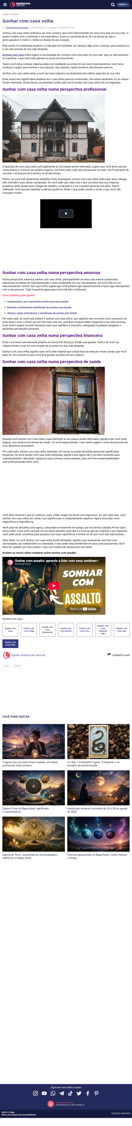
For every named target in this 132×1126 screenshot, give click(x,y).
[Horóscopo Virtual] (36, 4)
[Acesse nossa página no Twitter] (79, 1094)
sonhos (17, 666)
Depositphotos (29, 1115)
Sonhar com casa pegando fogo (103, 630)
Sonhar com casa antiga (28, 629)
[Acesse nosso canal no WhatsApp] (53, 1094)
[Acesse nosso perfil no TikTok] (70, 1094)
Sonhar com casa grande (66, 629)
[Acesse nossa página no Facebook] (87, 1094)
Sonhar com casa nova (84, 629)
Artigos (5, 14)
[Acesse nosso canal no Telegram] (61, 1094)
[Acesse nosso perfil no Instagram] (35, 1094)
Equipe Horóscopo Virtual (17, 28)
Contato (116, 1113)
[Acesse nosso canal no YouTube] (44, 1094)
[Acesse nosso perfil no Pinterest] (96, 1094)
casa (6, 666)
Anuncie (126, 1113)
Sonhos (15, 14)
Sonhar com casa (13, 55)
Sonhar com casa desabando (47, 629)
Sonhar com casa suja (121, 629)
